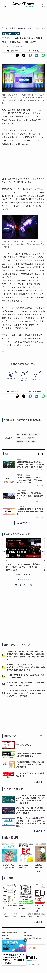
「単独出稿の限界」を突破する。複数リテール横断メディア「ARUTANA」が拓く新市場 (30, 764)
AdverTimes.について (9, 933)
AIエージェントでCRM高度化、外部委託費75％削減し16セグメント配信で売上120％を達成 (23, 567)
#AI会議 (24, 434)
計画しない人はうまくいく (25, 906)
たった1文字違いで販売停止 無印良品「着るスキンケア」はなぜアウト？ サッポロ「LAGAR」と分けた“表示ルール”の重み (26, 693)
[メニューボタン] (4, 5)
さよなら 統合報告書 (10, 906)
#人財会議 (20, 441)
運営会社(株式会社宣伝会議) (33, 938)
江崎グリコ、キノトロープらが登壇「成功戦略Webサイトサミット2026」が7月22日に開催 (30, 810)
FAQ (25, 933)
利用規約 (5, 935)
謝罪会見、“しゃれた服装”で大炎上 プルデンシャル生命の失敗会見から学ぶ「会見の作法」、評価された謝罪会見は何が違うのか (26, 667)
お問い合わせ (28, 935)
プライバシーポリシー (9, 938)
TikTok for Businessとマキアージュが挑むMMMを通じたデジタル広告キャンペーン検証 (30, 480)
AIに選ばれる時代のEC (24, 866)
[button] (17, 55)
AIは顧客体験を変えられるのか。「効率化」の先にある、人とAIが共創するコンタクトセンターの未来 (30, 464)
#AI (18, 434)
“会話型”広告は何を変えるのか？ (8, 866)
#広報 (27, 441)
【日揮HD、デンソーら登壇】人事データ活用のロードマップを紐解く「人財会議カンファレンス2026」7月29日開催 (30, 822)
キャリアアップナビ (23, 745)
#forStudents (33, 434)
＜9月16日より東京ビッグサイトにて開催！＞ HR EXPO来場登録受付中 (30, 511)
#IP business (21, 438)
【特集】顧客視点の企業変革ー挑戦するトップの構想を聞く (30, 754)
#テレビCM (31, 438)
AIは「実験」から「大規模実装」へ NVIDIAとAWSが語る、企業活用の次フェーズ (30, 495)
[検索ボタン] (43, 5)
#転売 (33, 441)
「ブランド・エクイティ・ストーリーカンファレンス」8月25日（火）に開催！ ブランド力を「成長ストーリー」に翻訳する (30, 799)
